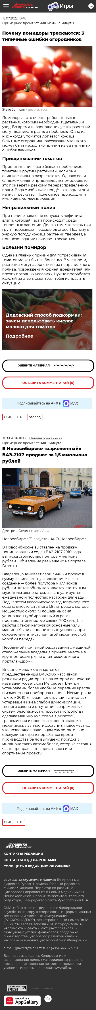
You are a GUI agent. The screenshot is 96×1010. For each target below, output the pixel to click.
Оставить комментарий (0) (48, 383)
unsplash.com (39, 110)
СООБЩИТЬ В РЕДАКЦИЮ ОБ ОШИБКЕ (37, 866)
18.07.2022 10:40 (14, 18)
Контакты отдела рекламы (30, 860)
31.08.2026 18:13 (14, 438)
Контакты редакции (23, 854)
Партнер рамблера (42, 988)
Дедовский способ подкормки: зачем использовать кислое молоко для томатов (44, 320)
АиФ (46, 531)
